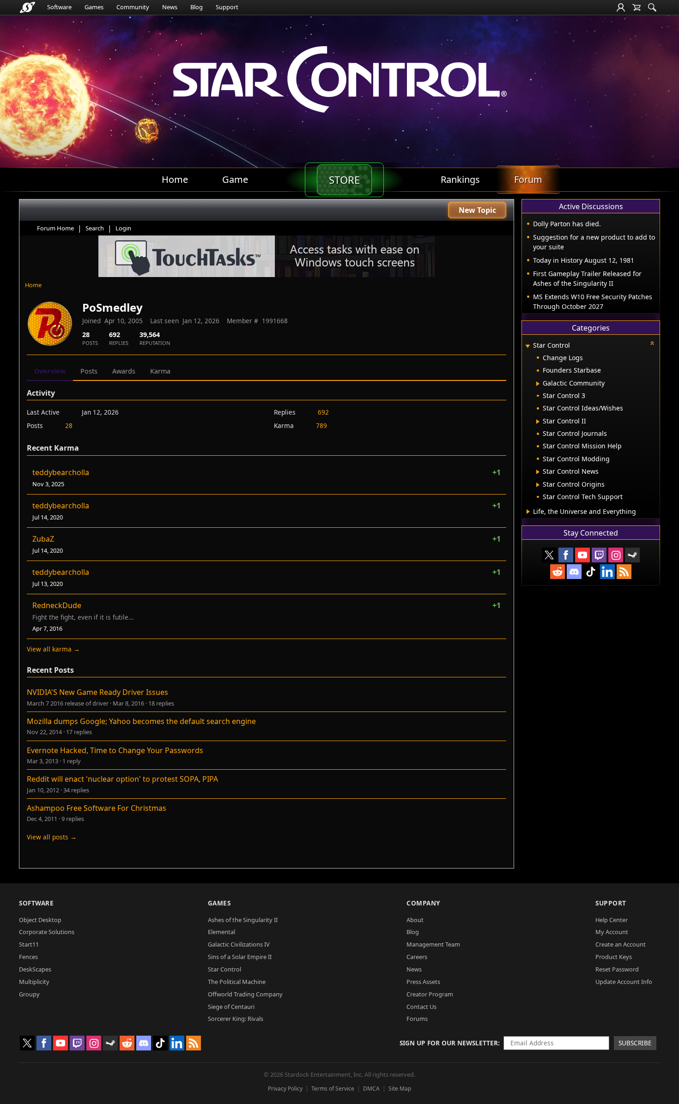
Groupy (29, 994)
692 (323, 412)
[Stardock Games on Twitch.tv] (599, 555)
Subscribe (635, 1042)
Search (94, 228)
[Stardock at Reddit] (557, 571)
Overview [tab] (50, 371)
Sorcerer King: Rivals (235, 1018)
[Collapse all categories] (652, 343)
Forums (417, 1018)
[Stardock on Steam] (632, 555)
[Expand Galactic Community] (538, 383)
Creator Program (429, 994)
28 (69, 425)
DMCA (371, 1088)
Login (123, 228)
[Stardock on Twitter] (549, 555)
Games (94, 7)
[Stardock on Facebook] (566, 555)
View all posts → (52, 837)
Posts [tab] (88, 371)
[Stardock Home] (27, 7)
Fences (28, 957)
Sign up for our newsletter (449, 1042)
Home (33, 285)
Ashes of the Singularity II (243, 920)
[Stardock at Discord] (574, 571)
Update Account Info (623, 981)
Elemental (221, 932)
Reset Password (617, 969)
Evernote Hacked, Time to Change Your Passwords (115, 750)
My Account (611, 932)
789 (321, 425)
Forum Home (55, 228)
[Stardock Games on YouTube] (582, 555)
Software (59, 7)
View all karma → (53, 649)
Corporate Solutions (46, 932)
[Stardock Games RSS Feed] (624, 571)
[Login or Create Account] (621, 7)
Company (423, 903)
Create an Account (620, 944)
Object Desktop (40, 920)
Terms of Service (332, 1088)
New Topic (477, 210)
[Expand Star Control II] (538, 421)
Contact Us (421, 1006)
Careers (416, 957)
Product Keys (613, 957)
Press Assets (423, 981)
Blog (196, 7)
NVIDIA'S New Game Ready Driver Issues (97, 692)
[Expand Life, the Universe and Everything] (528, 511)
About (415, 920)
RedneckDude (56, 605)
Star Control (224, 969)
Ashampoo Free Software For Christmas (96, 808)
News (169, 7)
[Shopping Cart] (636, 7)
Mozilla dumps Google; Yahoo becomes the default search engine (141, 721)
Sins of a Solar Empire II (240, 957)
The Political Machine (237, 981)
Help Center (611, 920)
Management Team (433, 944)
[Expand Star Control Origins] (538, 485)
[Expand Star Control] (527, 346)
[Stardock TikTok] (590, 571)
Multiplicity (34, 981)
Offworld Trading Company (245, 994)
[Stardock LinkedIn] (607, 571)
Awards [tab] (123, 371)
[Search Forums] (652, 7)
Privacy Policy (285, 1088)
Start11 (29, 944)
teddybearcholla (60, 472)
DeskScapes (35, 969)
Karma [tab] (160, 371)
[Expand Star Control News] (538, 472)
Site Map (399, 1088)
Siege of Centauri (231, 1006)
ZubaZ (43, 539)
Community (132, 7)
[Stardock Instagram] (615, 555)
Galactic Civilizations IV (239, 944)
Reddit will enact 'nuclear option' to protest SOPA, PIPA (122, 779)
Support (227, 7)
